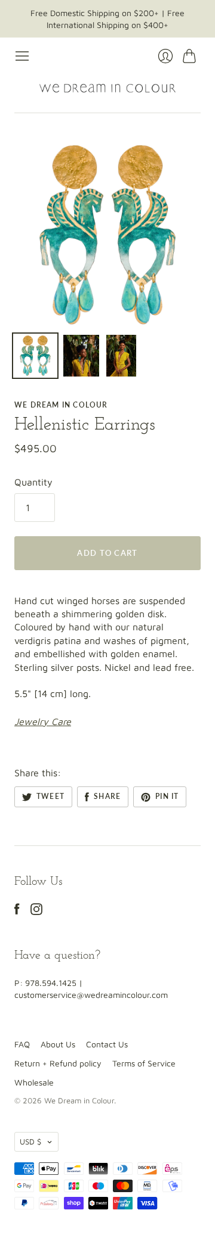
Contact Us (107, 1044)
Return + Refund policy (58, 1063)
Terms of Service (144, 1063)
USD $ (30, 1141)
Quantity (33, 482)
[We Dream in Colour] (107, 88)
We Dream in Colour (61, 404)
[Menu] (22, 56)
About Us (58, 1044)
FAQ (22, 1044)
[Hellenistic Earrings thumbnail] (35, 356)
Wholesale (34, 1082)
